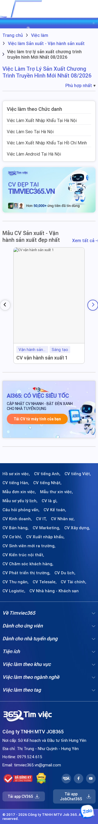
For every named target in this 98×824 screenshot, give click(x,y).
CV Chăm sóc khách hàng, (27, 563)
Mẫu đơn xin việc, (19, 491)
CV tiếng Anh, (47, 473)
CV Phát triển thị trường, (26, 572)
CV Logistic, (13, 590)
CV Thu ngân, (15, 581)
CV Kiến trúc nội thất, (23, 554)
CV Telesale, (45, 581)
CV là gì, (49, 500)
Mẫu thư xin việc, (56, 491)
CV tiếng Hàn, (15, 482)
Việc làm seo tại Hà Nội (30, 131)
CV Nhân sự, (63, 518)
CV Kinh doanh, (17, 518)
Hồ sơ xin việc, (16, 473)
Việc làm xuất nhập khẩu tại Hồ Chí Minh (47, 142)
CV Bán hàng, (15, 527)
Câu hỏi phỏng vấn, (20, 509)
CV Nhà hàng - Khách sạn (54, 590)
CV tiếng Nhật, (47, 482)
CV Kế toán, (55, 509)
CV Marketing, (46, 527)
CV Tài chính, (73, 581)
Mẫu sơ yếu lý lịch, (20, 500)
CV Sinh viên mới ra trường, (29, 545)
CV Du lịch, (64, 572)
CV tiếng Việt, (78, 473)
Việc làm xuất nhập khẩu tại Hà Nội (42, 120)
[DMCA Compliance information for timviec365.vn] (41, 778)
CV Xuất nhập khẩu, (45, 536)
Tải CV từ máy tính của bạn (37, 419)
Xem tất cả (84, 240)
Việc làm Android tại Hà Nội (34, 154)
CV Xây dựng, (77, 527)
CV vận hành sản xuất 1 (42, 358)
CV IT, (41, 518)
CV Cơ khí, (12, 536)
